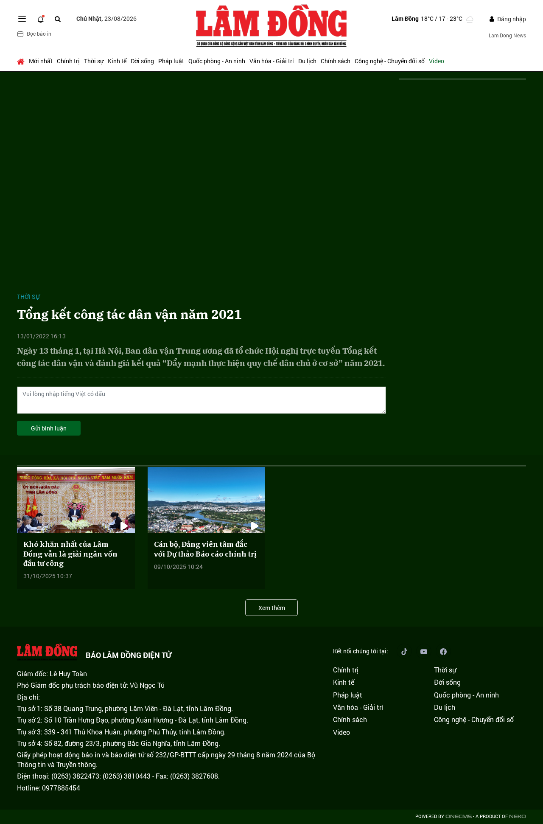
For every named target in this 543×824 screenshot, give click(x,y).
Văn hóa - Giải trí (271, 61)
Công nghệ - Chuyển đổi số (390, 61)
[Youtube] (423, 651)
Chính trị (68, 61)
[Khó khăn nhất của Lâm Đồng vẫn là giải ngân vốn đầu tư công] (76, 500)
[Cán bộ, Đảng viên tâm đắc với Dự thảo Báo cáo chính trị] (207, 500)
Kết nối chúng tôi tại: (360, 651)
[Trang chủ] (22, 61)
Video (436, 61)
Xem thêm (271, 608)
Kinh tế (117, 61)
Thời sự (94, 61)
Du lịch (307, 61)
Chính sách (335, 61)
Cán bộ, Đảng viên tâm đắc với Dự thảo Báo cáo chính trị (205, 549)
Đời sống (142, 61)
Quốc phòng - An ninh (216, 61)
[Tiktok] (404, 651)
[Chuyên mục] (22, 19)
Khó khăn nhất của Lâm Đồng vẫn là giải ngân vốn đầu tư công (70, 554)
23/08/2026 (106, 18)
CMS (458, 816)
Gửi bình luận (49, 428)
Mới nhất (41, 61)
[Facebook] (443, 651)
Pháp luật (171, 61)
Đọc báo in (39, 33)
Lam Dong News (507, 35)
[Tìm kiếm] (57, 18)
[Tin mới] (41, 19)
